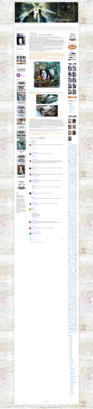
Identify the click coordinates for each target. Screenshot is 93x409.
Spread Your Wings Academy (73, 305)
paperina (33, 202)
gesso (75, 214)
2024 (70, 339)
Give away (73, 216)
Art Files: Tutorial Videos (68, 28)
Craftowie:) (55, 130)
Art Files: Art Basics (57, 26)
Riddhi (69, 294)
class (71, 183)
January (71, 394)
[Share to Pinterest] (43, 137)
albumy (69, 150)
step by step (74, 308)
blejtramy (33, 138)
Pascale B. (71, 284)
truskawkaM (33, 152)
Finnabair (69, 208)
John (76, 231)
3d (68, 144)
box (68, 178)
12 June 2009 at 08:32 (35, 199)
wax (69, 328)
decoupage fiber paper (71, 194)
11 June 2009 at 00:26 (35, 182)
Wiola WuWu (70, 329)
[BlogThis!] (40, 137)
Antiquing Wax (74, 158)
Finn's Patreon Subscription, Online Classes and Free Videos (42, 26)
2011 (70, 355)
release (73, 291)
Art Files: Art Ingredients (66, 26)
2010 (70, 357)
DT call (73, 199)
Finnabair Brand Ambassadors (57, 28)
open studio (69, 282)
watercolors (73, 327)
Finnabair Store (70, 211)
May (70, 389)
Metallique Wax (71, 261)
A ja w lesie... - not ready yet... (72, 384)
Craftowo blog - (34, 134)
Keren (71, 239)
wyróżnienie (73, 332)
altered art (73, 152)
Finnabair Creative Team (46, 28)
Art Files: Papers (38, 28)
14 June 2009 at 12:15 (35, 217)
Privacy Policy (18, 30)
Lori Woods (75, 248)
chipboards (69, 182)
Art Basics (74, 160)
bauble (69, 174)
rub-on (73, 295)
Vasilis (69, 323)
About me (20, 26)
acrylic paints (70, 148)
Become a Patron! (19, 52)
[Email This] (39, 137)
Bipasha (72, 174)
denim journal (73, 195)
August (71, 364)
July (70, 365)
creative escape (70, 191)
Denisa (69, 196)
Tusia (68, 321)
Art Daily (72, 162)
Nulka (32, 226)
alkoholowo (69, 151)
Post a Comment (33, 236)
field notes (71, 206)
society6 (76, 302)
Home (17, 26)
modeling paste (71, 272)
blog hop (69, 176)
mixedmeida (41, 138)
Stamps (72, 306)
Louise (71, 249)
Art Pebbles (70, 166)
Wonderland (70, 330)
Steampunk (69, 307)
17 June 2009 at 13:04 (35, 229)
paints (73, 282)
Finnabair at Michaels (71, 210)
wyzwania (44, 138)
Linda (69, 245)
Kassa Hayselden (72, 237)
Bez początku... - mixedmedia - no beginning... (72, 379)
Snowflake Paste (70, 302)
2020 (70, 344)
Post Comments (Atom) (36, 239)
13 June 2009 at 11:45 (35, 210)
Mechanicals (71, 255)
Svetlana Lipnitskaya (71, 311)
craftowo (74, 190)
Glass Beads (75, 217)
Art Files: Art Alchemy (29, 28)
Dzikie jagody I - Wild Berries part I (73, 368)
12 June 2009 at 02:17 (35, 194)
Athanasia (69, 172)
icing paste (69, 224)
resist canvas (75, 292)
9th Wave (74, 147)
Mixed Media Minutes (74, 267)
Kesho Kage (75, 239)
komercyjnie (70, 241)
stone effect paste (72, 309)
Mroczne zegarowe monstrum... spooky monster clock (73, 376)
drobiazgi (75, 198)
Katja (74, 238)
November (71, 360)
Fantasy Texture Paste (73, 205)
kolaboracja (70, 240)
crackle (69, 189)
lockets (71, 248)
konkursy (75, 241)
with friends (75, 329)
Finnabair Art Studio (73, 209)
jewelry (73, 231)
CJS (68, 183)
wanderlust (75, 325)
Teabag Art (73, 315)
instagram (75, 227)
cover (74, 188)
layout (70, 243)
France (75, 212)
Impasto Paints (71, 225)
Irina (76, 228)
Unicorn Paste (74, 322)
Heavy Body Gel (71, 222)
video (72, 324)
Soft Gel (70, 303)
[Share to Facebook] (42, 137)
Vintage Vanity (70, 325)
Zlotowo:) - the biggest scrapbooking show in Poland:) (73, 382)
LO (35, 138)
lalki (69, 242)
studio (69, 310)
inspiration (70, 227)
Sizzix (74, 301)
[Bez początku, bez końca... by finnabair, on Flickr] (47, 74)
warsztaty (73, 326)
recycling (74, 290)
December (71, 359)
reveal (71, 293)
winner (74, 328)
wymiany (69, 332)
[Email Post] (38, 137)
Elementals (73, 200)
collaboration (69, 186)
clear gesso (72, 184)
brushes (73, 178)
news (74, 275)
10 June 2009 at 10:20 (35, 149)
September (71, 363)
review (74, 293)
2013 (70, 353)
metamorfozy (69, 262)
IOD (73, 228)
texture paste (74, 316)
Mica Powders (72, 263)
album (74, 149)
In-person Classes (27, 26)
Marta (74, 252)
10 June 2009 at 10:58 (35, 156)
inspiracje (73, 226)
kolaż (74, 240)
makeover (71, 250)
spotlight (71, 304)
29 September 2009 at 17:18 (36, 234)
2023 (70, 340)
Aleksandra (73, 150)
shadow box (75, 300)
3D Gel (71, 144)
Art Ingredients (70, 164)
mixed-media (70, 269)
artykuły (74, 170)
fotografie (75, 211)
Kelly (68, 239)
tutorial (75, 321)
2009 (70, 358)
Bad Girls (74, 173)
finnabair (33, 220)
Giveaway (69, 217)
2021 (70, 343)
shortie (70, 301)
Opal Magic (73, 281)
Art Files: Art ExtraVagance (20, 28)
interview (70, 228)
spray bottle (75, 304)
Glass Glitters (72, 218)
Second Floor (70, 300)
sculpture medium (72, 299)
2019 (70, 345)
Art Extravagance (71, 163)
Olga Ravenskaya (70, 278)
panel (76, 282)
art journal (72, 165)
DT (69, 199)
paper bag (70, 283)
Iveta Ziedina (71, 229)
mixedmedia (70, 270)
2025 (70, 338)
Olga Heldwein (34, 159)
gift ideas (72, 215)
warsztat (70, 326)
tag (76, 313)
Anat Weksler (70, 156)
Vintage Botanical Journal (72, 106)
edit (32, 166)
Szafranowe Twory (71, 313)
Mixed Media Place (72, 107)
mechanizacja (38, 138)
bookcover (74, 177)
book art (72, 176)
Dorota (76, 197)
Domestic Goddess (70, 197)
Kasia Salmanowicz (72, 236)
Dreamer (70, 198)
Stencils (75, 307)
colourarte (69, 188)
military (71, 265)
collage (75, 186)
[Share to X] (41, 137)
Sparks (75, 303)
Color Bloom (73, 187)
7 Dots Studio (71, 105)
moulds (69, 274)
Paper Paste (75, 283)
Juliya (72, 233)
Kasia (69, 235)
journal (71, 232)
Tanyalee (71, 314)
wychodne (73, 331)
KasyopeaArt (70, 238)
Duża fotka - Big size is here (33, 90)
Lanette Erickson (74, 242)
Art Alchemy (74, 159)
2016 (70, 349)
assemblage (70, 171)
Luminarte (75, 249)
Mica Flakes (75, 262)
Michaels (69, 264)
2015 (70, 350)
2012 (70, 354)
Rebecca (69, 290)
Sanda (74, 296)
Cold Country (73, 185)
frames (71, 212)
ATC (74, 171)
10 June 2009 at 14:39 (35, 170)
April (70, 390)
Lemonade (73, 243)
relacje (69, 291)
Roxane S (69, 295)
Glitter (69, 219)
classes (75, 183)
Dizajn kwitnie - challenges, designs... (72, 387)
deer (68, 195)
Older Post (63, 238)
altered (75, 151)
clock (68, 185)
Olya (74, 279)
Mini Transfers (70, 266)
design (73, 196)
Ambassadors (70, 153)
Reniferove (69, 292)
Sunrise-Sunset (73, 310)
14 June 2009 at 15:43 (35, 223)
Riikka (74, 294)
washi (69, 327)
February (71, 393)
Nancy (33, 191)
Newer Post (31, 238)
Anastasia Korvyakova (71, 155)
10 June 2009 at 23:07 (35, 176)
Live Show (72, 247)
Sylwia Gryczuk (71, 312)
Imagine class (75, 224)
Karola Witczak (34, 179)
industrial (69, 226)
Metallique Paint (71, 260)
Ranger (73, 289)
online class (70, 280)
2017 (70, 348)
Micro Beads (74, 264)
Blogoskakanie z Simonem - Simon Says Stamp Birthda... (73, 373)
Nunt (32, 143)
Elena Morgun (70, 201)
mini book (74, 265)
